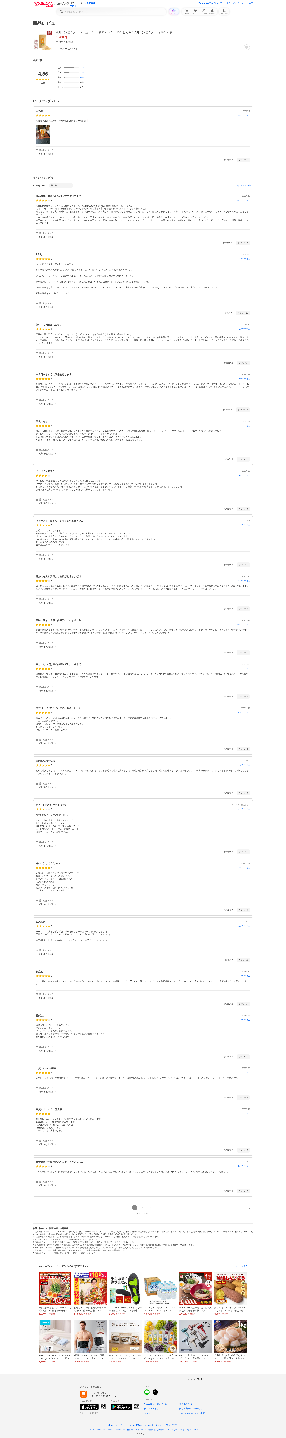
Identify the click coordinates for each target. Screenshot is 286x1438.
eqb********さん (243, 976)
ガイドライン (141, 1430)
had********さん (243, 200)
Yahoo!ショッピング (116, 1425)
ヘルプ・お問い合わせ (175, 1430)
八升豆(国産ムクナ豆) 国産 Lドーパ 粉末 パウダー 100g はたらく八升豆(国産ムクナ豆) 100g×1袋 (114, 32)
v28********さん (244, 668)
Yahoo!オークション (154, 1425)
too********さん (244, 809)
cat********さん (244, 1073)
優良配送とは (185, 1404)
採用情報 (160, 1430)
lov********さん (244, 379)
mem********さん (243, 712)
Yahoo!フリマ (172, 1425)
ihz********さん (244, 329)
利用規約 (130, 1430)
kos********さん (244, 926)
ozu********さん (244, 259)
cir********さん (244, 1113)
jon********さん (244, 581)
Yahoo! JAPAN (205, 3)
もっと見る (240, 1266)
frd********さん (244, 426)
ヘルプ (250, 3)
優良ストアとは (151, 1408)
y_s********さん (244, 765)
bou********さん (243, 625)
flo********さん (244, 525)
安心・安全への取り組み (190, 1408)
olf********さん (244, 475)
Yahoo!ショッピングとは (155, 1404)
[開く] (43, 134)
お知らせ (148, 1413)
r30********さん (244, 115)
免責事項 (152, 1430)
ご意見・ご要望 (192, 1430)
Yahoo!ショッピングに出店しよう (230, 3)
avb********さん (244, 868)
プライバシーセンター (116, 1430)
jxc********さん (244, 1166)
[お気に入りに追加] (247, 47)
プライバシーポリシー (96, 1430)
